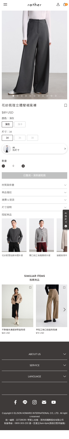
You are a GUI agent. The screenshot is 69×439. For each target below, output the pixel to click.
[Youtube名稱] (54, 402)
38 (32, 138)
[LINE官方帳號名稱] (25, 402)
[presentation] (64, 309)
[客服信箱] (44, 402)
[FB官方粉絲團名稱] (15, 402)
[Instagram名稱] (34, 402)
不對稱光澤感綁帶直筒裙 (13, 329)
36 (20, 138)
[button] (13, 96)
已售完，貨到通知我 (34, 175)
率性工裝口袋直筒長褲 (46, 329)
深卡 (20, 124)
